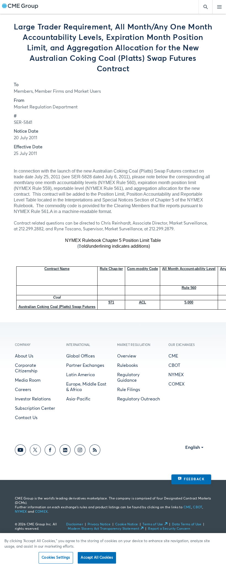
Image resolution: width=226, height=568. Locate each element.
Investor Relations (33, 399)
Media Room (28, 380)
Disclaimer (74, 524)
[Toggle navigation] (219, 7)
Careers (23, 389)
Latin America (80, 375)
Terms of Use (152, 524)
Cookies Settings (56, 557)
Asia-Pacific (78, 399)
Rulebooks (127, 365)
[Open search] (205, 7)
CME (173, 356)
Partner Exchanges (85, 365)
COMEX (176, 384)
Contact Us (26, 418)
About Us (24, 356)
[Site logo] (20, 6)
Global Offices (80, 356)
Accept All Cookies (97, 557)
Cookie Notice (126, 524)
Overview (126, 356)
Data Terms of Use (186, 524)
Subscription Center (35, 408)
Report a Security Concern (169, 529)
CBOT (174, 365)
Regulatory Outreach (138, 399)
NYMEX (176, 375)
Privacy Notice (99, 524)
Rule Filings (128, 389)
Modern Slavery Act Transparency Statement (103, 529)
